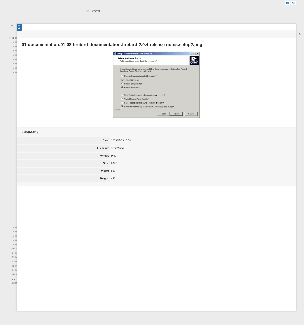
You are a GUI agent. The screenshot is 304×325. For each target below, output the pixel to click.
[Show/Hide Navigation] (19, 27)
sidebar (15, 282)
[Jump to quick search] (12, 26)
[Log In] (293, 3)
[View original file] (156, 84)
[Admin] (287, 3)
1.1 (13, 278)
